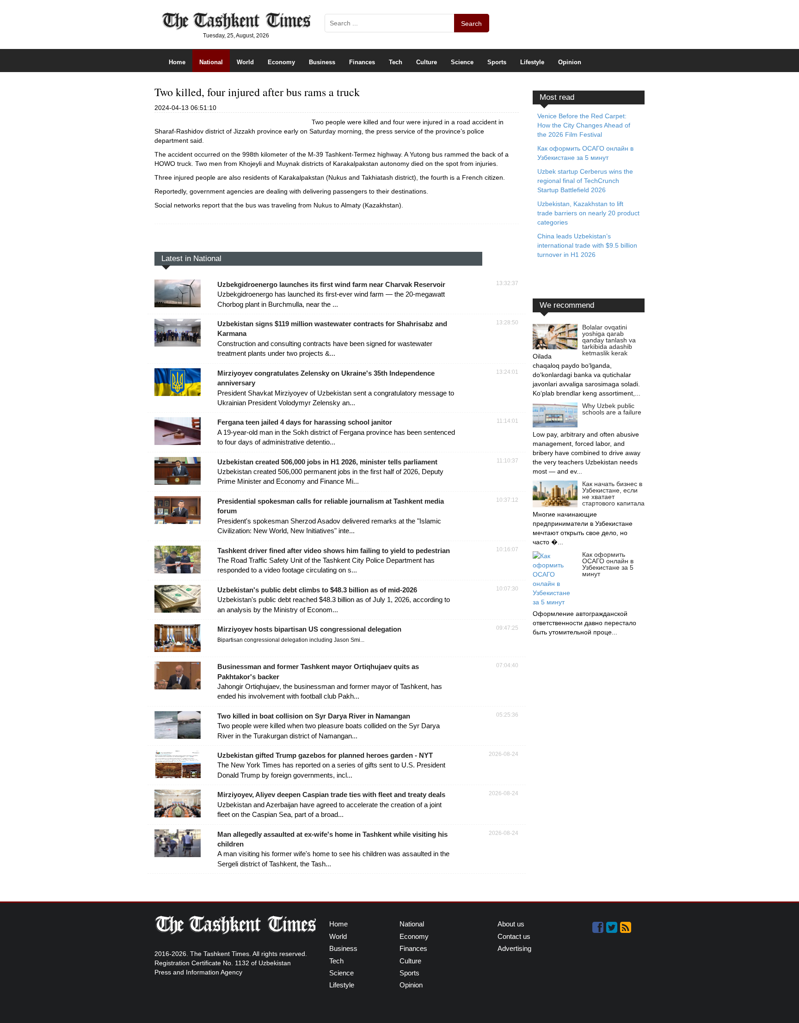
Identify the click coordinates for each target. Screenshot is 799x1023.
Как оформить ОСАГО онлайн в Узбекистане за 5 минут (607, 564)
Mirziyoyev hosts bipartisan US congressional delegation (309, 629)
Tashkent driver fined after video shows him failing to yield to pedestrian (333, 550)
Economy (281, 62)
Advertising (514, 948)
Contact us (514, 936)
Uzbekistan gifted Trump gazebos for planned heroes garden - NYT (325, 755)
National (211, 62)
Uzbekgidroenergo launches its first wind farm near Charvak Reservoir (331, 284)
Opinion (569, 62)
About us (511, 924)
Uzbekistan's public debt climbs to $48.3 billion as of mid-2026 (317, 590)
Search (471, 23)
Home (177, 62)
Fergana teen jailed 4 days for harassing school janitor (304, 422)
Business (322, 62)
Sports (496, 62)
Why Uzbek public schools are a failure (611, 409)
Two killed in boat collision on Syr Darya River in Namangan (313, 716)
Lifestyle (532, 62)
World (245, 62)
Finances (362, 62)
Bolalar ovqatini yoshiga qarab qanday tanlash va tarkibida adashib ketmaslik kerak (609, 340)
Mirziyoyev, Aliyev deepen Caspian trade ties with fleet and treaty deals (331, 794)
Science (462, 62)
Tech (395, 62)
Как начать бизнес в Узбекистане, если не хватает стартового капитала (613, 493)
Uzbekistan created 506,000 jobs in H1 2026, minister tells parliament (327, 462)
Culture (426, 62)
